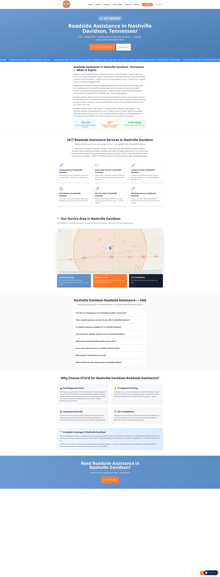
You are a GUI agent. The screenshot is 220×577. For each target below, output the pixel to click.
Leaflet (145, 270)
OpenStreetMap (152, 270)
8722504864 (78, 116)
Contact (136, 4)
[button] (110, 248)
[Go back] (58, 4)
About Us (128, 4)
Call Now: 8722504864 (103, 47)
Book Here (123, 47)
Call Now (148, 4)
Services (98, 4)
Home (91, 4)
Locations (107, 4)
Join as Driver (117, 4)
